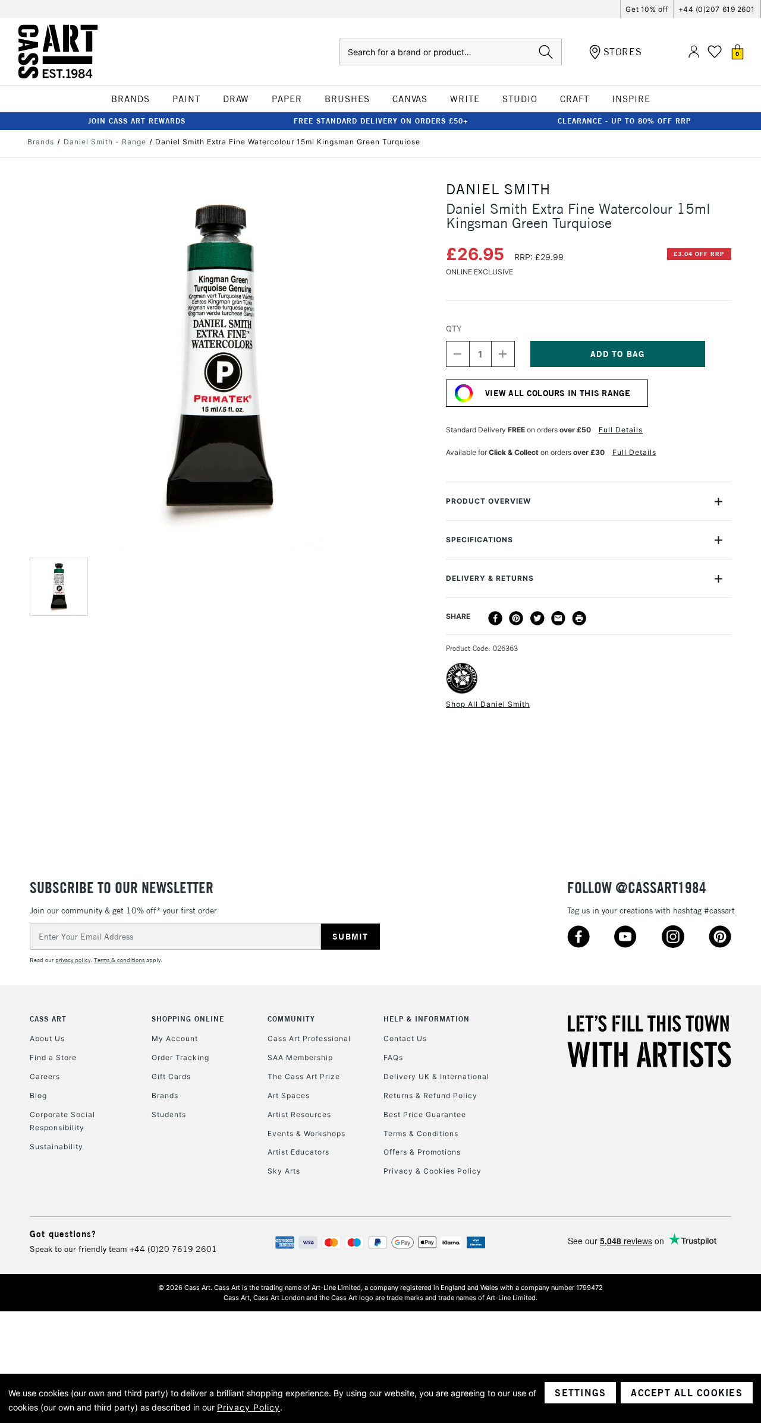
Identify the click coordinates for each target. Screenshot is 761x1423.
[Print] (579, 618)
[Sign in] (694, 52)
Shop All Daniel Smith (488, 704)
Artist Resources (299, 1114)
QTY (454, 328)
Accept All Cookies (687, 1393)
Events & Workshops (306, 1133)
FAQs (393, 1057)
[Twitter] (537, 618)
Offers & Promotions (422, 1151)
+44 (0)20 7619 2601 (173, 1249)
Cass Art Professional (309, 1038)
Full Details (621, 430)
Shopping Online (188, 1018)
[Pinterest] (516, 618)
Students (169, 1114)
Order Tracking (180, 1057)
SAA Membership (300, 1057)
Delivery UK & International (436, 1076)
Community (291, 1018)
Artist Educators (298, 1151)
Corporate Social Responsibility (62, 1121)
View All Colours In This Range (557, 393)
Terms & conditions (119, 960)
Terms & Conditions (420, 1133)
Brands (165, 1095)
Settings (580, 1393)
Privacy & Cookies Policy (432, 1170)
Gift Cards (171, 1076)
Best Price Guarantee (424, 1114)
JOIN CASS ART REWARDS (136, 121)
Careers (45, 1076)
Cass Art (48, 1018)
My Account (175, 1038)
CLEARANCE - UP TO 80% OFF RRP (624, 121)
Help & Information (426, 1018)
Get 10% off (646, 9)
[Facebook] (495, 618)
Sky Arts (284, 1170)
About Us (47, 1038)
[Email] (558, 618)
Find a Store (53, 1057)
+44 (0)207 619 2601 (716, 9)
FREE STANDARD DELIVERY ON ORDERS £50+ (381, 121)
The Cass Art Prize (304, 1076)
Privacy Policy (248, 1407)
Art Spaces (289, 1095)
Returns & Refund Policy (430, 1095)
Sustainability (56, 1146)
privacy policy (72, 960)
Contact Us (405, 1038)
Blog (38, 1095)
